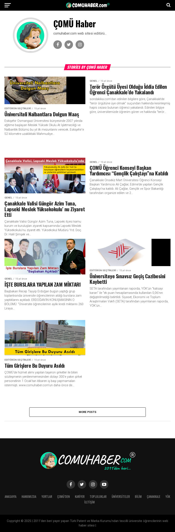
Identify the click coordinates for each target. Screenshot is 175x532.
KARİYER (80, 496)
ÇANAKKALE (153, 496)
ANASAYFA (10, 496)
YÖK (167, 496)
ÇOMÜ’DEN (63, 496)
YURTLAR (46, 496)
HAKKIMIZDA (29, 496)
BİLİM (138, 496)
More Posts (87, 412)
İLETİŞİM (89, 502)
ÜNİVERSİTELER (121, 496)
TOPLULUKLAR (98, 496)
